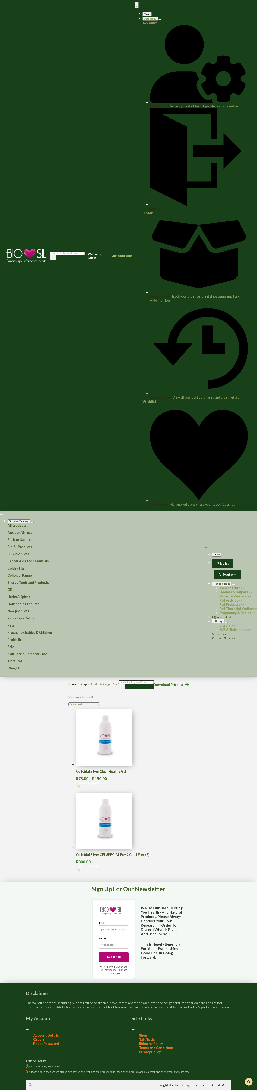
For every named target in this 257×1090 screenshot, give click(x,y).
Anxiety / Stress (20, 532)
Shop (83, 684)
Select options (90, 783)
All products (17, 525)
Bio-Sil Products (20, 547)
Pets (11, 625)
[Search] (53, 257)
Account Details (46, 1035)
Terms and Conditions (156, 1048)
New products (18, 611)
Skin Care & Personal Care (27, 654)
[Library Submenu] (226, 622)
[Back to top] (248, 1081)
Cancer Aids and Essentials (28, 561)
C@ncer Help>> (222, 617)
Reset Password (46, 1044)
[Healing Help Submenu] (233, 584)
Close (147, 14)
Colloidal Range (20, 575)
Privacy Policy (150, 1052)
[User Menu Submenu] (159, 19)
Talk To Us (147, 1039)
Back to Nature (19, 540)
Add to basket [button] (90, 866)
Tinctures (15, 661)
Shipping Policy (151, 1044)
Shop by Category (19, 521)
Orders (39, 1039)
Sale (11, 647)
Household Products (23, 604)
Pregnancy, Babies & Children (30, 632)
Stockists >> (220, 634)
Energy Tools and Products (28, 582)
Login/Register (122, 255)
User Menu (150, 18)
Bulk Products (18, 554)
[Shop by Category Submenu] (32, 522)
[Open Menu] (137, 5)
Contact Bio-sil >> (223, 638)
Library (218, 621)
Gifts (11, 590)
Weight (13, 668)
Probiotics (15, 640)
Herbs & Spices (19, 597)
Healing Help (222, 583)
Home (72, 684)
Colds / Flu (16, 568)
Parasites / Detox (21, 618)
